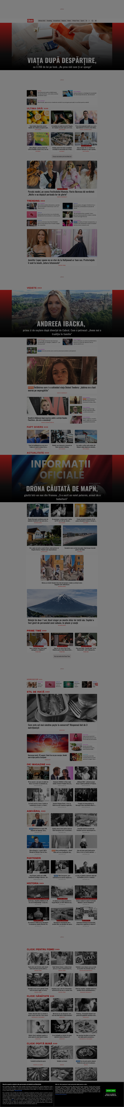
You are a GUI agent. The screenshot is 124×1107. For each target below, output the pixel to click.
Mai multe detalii (18, 1090)
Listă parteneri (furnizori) (60, 1094)
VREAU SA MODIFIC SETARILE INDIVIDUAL (111, 1095)
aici (12, 1099)
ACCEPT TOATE (111, 1090)
